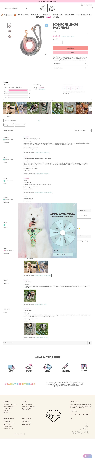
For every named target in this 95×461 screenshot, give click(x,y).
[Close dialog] (74, 204)
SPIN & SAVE (63, 254)
